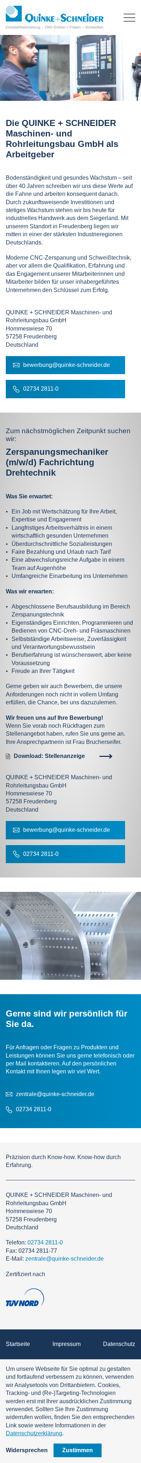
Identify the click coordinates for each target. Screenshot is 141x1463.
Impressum (66, 1344)
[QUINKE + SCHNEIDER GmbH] (56, 17)
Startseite (18, 1344)
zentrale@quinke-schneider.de (64, 1259)
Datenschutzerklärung (34, 1433)
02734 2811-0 (45, 1242)
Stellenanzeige (49, 756)
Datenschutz (119, 1344)
